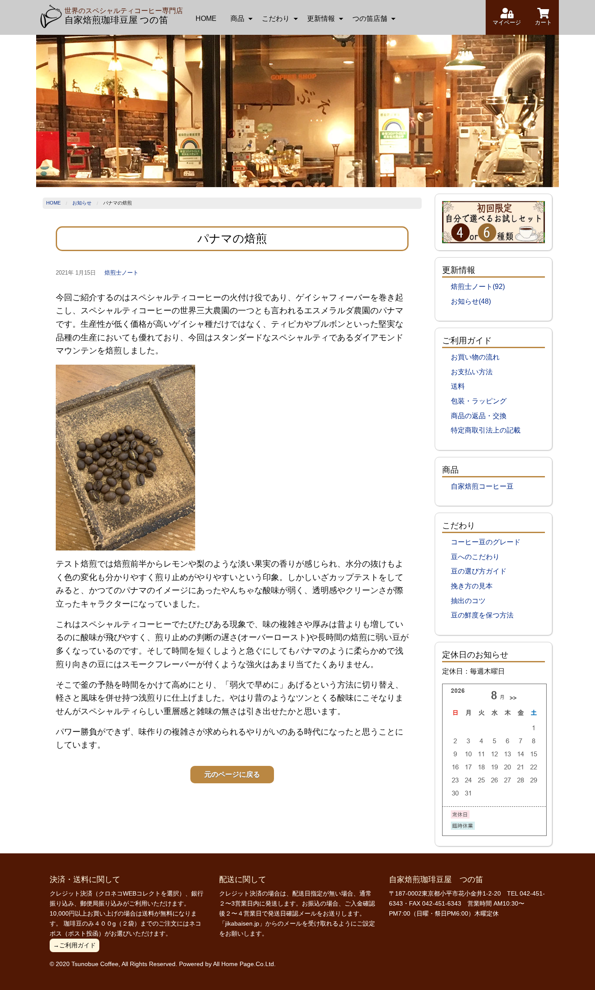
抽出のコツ (468, 600)
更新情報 (321, 18)
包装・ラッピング (479, 401)
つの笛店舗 (369, 18)
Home (53, 202)
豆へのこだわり (475, 556)
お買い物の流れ (475, 357)
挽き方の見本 (472, 586)
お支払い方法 (472, 372)
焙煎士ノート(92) (478, 286)
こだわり (276, 18)
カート (543, 22)
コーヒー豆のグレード (486, 542)
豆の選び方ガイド (479, 571)
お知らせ (81, 202)
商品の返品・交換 (479, 415)
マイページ (507, 22)
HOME (206, 18)
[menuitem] (206, 19)
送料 (458, 386)
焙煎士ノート (122, 272)
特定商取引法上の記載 (486, 430)
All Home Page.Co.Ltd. (244, 963)
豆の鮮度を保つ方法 (482, 615)
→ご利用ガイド (74, 945)
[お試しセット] (493, 221)
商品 (237, 18)
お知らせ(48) (471, 301)
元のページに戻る (232, 774)
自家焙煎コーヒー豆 (482, 486)
